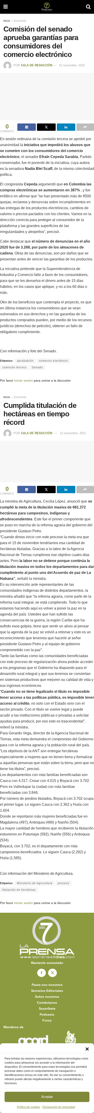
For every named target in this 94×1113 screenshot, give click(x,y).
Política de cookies (28, 1107)
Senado (37, 367)
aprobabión (25, 360)
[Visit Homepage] (47, 6)
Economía (20, 20)
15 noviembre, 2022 (72, 65)
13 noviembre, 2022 (73, 433)
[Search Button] (88, 7)
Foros (47, 1020)
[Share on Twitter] (46, 127)
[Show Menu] (5, 7)
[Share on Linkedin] (66, 127)
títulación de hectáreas (19, 889)
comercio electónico (53, 360)
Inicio (6, 20)
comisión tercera (14, 367)
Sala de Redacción (36, 65)
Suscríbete (47, 1008)
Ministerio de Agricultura (34, 883)
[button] (87, 1049)
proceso (63, 883)
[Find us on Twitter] (52, 973)
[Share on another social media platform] (85, 127)
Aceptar (47, 1097)
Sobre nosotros (47, 996)
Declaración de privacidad (58, 1107)
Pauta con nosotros (47, 985)
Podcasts (47, 1014)
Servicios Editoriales (47, 991)
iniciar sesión (23, 380)
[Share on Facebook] (26, 127)
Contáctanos (47, 1002)
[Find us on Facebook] (41, 973)
